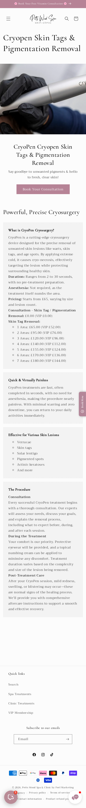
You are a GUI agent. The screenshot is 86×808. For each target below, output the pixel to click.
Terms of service (60, 793)
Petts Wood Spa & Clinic (36, 788)
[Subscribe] (67, 739)
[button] (8, 18)
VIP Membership (20, 712)
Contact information (30, 799)
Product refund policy (59, 799)
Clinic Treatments (21, 703)
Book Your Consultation (43, 189)
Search (13, 684)
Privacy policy (37, 793)
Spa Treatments (19, 694)
